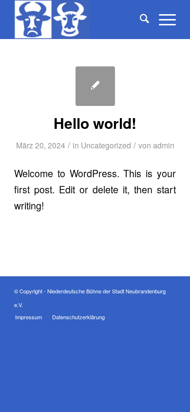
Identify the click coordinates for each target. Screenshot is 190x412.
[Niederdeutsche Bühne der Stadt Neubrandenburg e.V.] (78, 19)
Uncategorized (106, 145)
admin (163, 145)
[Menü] (162, 19)
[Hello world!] (95, 86)
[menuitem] (139, 19)
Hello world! (95, 122)
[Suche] (139, 19)
